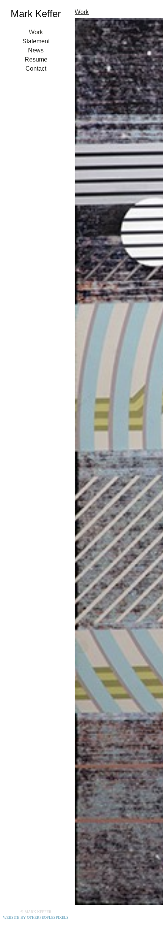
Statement (36, 41)
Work (36, 32)
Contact (36, 69)
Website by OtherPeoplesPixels (36, 917)
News (36, 50)
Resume (36, 59)
